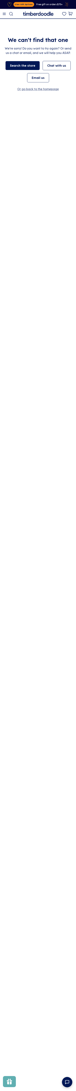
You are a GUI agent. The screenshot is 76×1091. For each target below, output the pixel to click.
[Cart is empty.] (70, 14)
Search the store (22, 65)
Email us (38, 78)
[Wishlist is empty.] (64, 14)
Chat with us (56, 65)
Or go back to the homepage (38, 89)
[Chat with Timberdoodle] (67, 1082)
